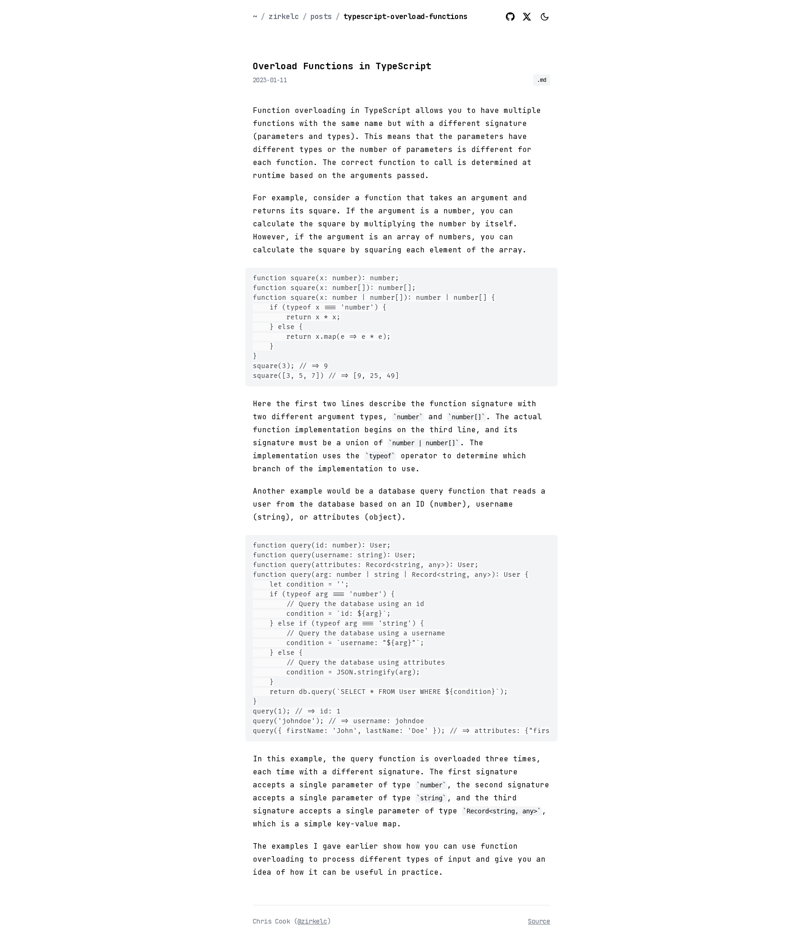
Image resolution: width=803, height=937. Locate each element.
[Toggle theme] (544, 16)
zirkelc (283, 16)
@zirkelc (312, 921)
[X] (527, 16)
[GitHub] (510, 16)
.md (541, 80)
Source (539, 921)
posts (321, 16)
